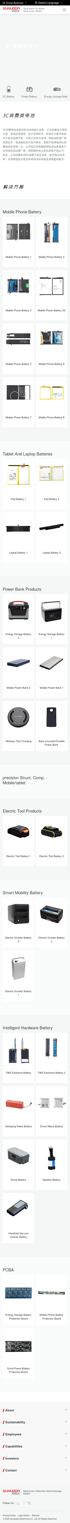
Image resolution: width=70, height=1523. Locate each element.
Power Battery (29, 96)
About (9, 1410)
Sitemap (35, 1515)
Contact (11, 1470)
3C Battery (9, 96)
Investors (12, 1458)
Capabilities (13, 1446)
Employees (13, 1434)
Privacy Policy (9, 1515)
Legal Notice (24, 1515)
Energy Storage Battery (57, 96)
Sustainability (15, 1422)
